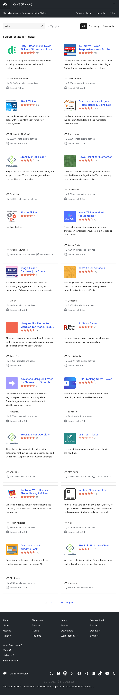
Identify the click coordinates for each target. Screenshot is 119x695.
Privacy (7, 635)
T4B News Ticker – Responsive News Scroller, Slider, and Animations (95, 47)
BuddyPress (11, 660)
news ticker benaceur (92, 268)
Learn (64, 620)
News (6, 625)
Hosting (7, 630)
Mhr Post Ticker (88, 434)
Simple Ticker (28, 212)
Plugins (35, 630)
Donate (95, 630)
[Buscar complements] (42, 26)
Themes (36, 625)
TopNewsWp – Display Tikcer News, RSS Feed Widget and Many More (34, 492)
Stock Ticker (28, 101)
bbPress (9, 655)
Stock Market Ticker (33, 156)
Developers (67, 630)
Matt (7, 650)
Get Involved (97, 620)
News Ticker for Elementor (95, 156)
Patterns (36, 635)
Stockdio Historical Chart (94, 545)
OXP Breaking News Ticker (95, 378)
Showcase (37, 620)
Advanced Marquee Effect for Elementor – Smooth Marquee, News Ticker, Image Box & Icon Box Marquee (36, 380)
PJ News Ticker (88, 323)
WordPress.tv (69, 635)
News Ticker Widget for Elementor (91, 214)
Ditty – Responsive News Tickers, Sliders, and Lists (36, 47)
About (6, 620)
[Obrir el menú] (114, 4)
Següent (70, 602)
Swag (94, 635)
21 (62, 602)
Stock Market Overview (35, 434)
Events (93, 625)
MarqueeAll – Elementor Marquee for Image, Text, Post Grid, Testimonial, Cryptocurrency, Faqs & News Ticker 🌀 (36, 325)
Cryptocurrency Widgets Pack (30, 547)
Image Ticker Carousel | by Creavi (33, 269)
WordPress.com (13, 645)
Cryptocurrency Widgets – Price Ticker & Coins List (95, 103)
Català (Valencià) (19, 673)
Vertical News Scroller (92, 490)
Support (65, 625)
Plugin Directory (10, 13)
